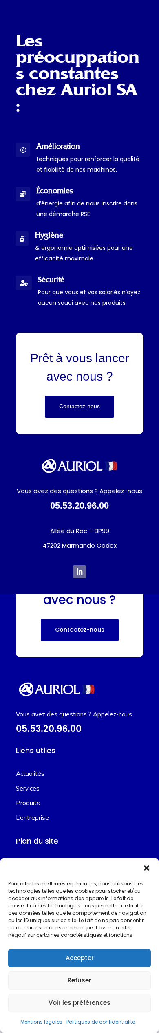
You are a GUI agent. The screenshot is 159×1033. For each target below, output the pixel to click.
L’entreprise (32, 818)
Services (28, 788)
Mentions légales (41, 1021)
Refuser (79, 980)
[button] (147, 868)
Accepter (80, 958)
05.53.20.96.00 (79, 505)
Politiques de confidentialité (100, 1021)
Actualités (30, 774)
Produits (28, 803)
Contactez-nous (79, 406)
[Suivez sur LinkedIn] (79, 571)
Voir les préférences (79, 1002)
